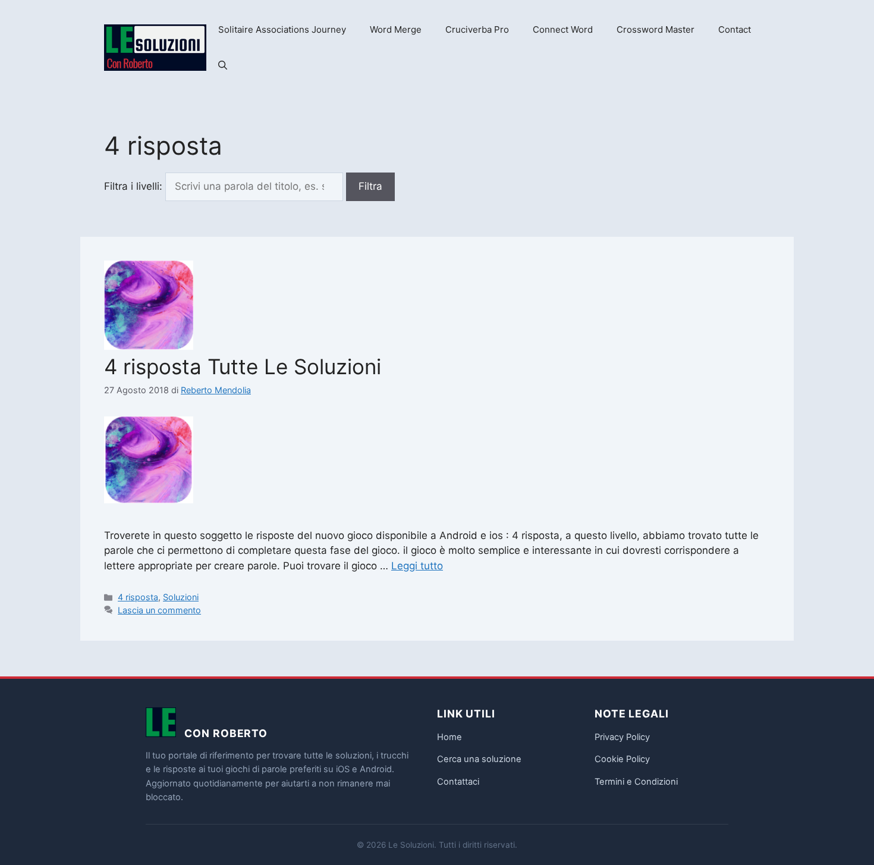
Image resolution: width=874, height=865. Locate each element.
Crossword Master (655, 29)
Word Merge (396, 29)
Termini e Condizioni (636, 781)
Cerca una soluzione (479, 759)
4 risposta (138, 597)
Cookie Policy (622, 759)
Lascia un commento (159, 610)
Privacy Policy (622, 737)
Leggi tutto (417, 566)
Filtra (370, 186)
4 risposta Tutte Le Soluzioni (242, 366)
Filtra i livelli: (133, 186)
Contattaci (458, 781)
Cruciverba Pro (477, 29)
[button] (222, 65)
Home (449, 737)
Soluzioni (181, 597)
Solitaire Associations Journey (282, 29)
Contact (734, 29)
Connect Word (563, 29)
